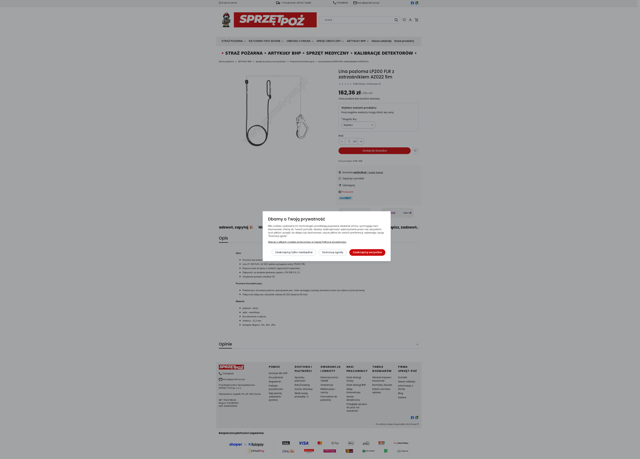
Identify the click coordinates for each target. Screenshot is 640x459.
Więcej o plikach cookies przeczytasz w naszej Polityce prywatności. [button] (307, 242)
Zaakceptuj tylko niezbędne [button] (293, 252)
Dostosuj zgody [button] (332, 252)
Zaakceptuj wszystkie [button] (367, 252)
